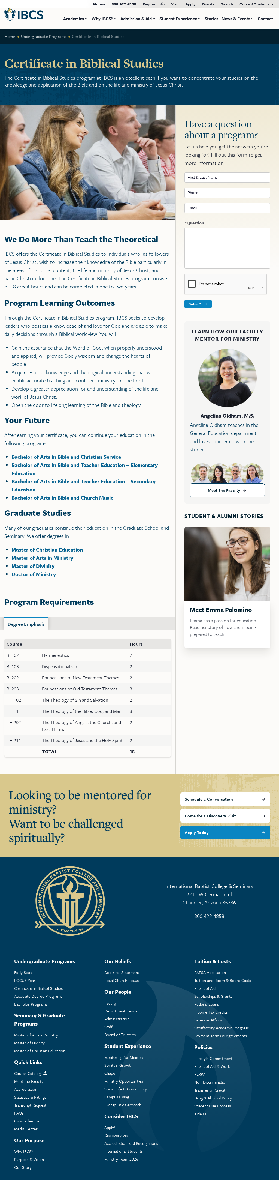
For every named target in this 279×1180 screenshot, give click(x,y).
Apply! (109, 1127)
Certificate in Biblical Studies (38, 988)
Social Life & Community (125, 1089)
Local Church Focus (121, 980)
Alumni (99, 4)
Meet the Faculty (224, 490)
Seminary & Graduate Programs (39, 1019)
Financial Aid (205, 988)
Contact (265, 18)
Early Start (23, 972)
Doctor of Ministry (33, 574)
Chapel (110, 1073)
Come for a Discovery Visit (210, 816)
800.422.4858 (124, 4)
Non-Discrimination (211, 1082)
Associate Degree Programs (38, 996)
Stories (211, 18)
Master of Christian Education (47, 549)
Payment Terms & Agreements (220, 1036)
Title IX (200, 1114)
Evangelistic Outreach (122, 1105)
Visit (175, 4)
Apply (191, 4)
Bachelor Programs (30, 1004)
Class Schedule (27, 1121)
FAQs (18, 1113)
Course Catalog (27, 1073)
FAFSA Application (210, 972)
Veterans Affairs (208, 1020)
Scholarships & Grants (213, 996)
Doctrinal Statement (121, 972)
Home (10, 36)
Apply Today (197, 832)
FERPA (199, 1074)
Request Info (154, 4)
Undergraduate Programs (44, 36)
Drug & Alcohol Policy (213, 1098)
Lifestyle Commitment (213, 1058)
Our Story (23, 1167)
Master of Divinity (32, 566)
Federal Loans (206, 1004)
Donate (208, 4)
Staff (108, 1027)
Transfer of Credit (209, 1090)
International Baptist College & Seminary (209, 894)
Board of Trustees (120, 1035)
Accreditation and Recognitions (131, 1143)
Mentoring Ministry (123, 1057)
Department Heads (120, 1011)
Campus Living (116, 1097)
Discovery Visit (117, 1135)
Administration (116, 1019)
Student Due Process (212, 1106)
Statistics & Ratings (30, 1097)
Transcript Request (30, 1105)
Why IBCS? (23, 1151)
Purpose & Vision (29, 1159)
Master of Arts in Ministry (42, 557)
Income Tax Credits (211, 1012)
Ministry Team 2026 (121, 1159)
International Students (123, 1151)
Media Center (26, 1129)
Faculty (110, 1003)
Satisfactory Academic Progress (221, 1028)
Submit (195, 304)
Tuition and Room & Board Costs (222, 980)
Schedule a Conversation (209, 799)
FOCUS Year (24, 980)
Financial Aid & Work (212, 1066)
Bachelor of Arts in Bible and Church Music (62, 497)
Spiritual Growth (118, 1065)
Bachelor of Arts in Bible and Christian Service (66, 456)
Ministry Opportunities (123, 1081)
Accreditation (25, 1089)
